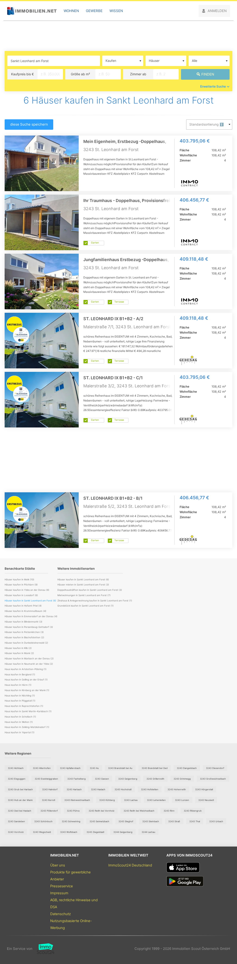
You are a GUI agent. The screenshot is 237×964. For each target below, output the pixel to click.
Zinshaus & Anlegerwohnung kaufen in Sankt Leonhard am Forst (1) (94, 600)
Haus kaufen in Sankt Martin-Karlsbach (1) (28, 711)
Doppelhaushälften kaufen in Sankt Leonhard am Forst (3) (89, 589)
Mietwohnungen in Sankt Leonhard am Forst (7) (84, 595)
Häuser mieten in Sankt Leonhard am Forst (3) (83, 584)
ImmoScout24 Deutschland (130, 865)
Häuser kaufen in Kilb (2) (18, 648)
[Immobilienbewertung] (43, 949)
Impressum (59, 893)
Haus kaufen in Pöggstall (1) (20, 700)
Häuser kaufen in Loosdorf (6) (21, 595)
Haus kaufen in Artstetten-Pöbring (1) (26, 669)
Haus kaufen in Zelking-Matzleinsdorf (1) (27, 727)
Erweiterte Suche (213, 86)
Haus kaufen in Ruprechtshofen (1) (24, 706)
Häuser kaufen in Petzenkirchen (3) (24, 632)
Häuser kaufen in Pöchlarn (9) (21, 584)
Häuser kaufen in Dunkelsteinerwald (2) (26, 642)
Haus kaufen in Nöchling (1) (20, 695)
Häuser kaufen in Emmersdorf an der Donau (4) (31, 616)
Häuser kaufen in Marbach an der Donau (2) (29, 658)
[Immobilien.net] (32, 11)
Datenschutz (60, 914)
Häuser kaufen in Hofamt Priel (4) (23, 605)
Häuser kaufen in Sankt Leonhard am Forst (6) (83, 579)
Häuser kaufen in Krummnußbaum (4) (25, 611)
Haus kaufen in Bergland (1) (20, 674)
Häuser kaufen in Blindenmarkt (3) (23, 621)
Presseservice (61, 886)
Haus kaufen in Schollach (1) (20, 716)
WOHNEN (71, 11)
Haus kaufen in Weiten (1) (19, 722)
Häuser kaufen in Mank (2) (19, 653)
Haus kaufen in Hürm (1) (18, 684)
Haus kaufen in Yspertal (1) (19, 732)
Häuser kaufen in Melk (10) (19, 579)
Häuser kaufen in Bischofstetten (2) (24, 637)
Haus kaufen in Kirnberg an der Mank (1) (27, 690)
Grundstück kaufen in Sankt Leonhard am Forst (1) (85, 605)
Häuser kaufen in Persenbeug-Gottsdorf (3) (29, 627)
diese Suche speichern (29, 124)
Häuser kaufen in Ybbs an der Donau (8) (27, 589)
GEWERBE (94, 11)
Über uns (57, 865)
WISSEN (116, 11)
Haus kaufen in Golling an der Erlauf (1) (26, 679)
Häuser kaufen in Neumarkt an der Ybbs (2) (29, 663)
